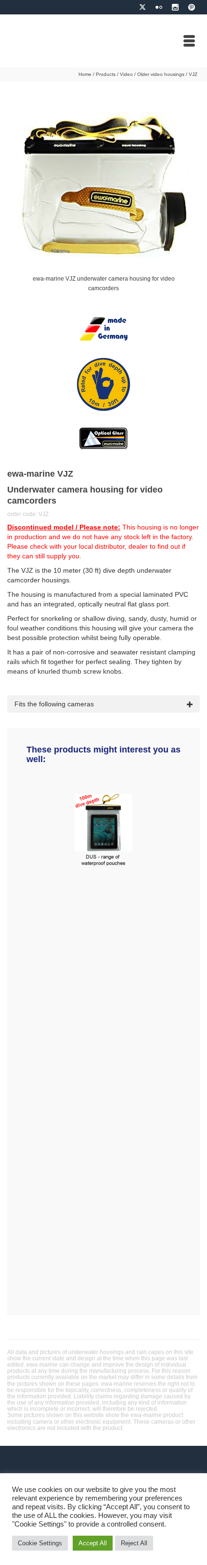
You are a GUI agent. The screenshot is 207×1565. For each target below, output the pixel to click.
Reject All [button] (134, 1543)
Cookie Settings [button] (40, 1543)
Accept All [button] (92, 1543)
